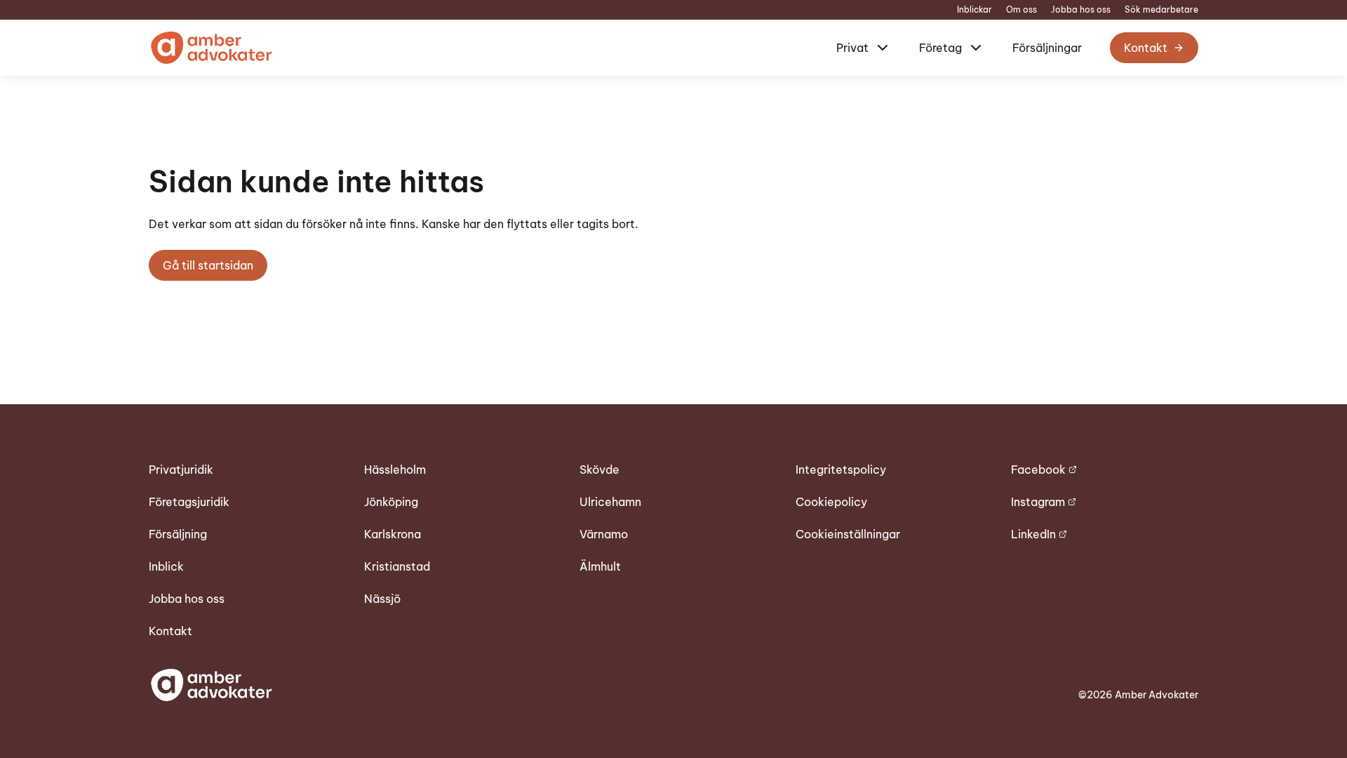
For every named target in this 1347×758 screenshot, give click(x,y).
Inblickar (974, 10)
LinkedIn (1033, 534)
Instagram (1038, 502)
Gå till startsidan (208, 265)
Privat (852, 48)
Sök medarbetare (1161, 10)
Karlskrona (392, 534)
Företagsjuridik (189, 502)
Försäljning (178, 534)
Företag (940, 48)
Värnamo (603, 534)
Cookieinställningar (848, 534)
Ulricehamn (610, 502)
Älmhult (600, 566)
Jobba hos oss (1081, 10)
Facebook (1038, 470)
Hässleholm (395, 470)
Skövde (599, 470)
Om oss (1021, 10)
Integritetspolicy (841, 470)
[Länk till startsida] (210, 48)
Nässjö (382, 599)
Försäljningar (1047, 48)
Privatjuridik (181, 470)
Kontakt (1145, 48)
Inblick (166, 566)
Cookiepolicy (831, 502)
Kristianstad (397, 566)
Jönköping (391, 502)
